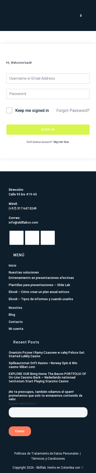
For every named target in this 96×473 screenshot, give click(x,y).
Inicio (12, 265)
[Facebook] (48, 238)
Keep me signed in (32, 110)
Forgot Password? (73, 110)
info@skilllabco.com (23, 222)
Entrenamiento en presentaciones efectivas (41, 278)
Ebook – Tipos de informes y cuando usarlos (41, 299)
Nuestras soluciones (24, 272)
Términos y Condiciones (48, 458)
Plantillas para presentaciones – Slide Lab (39, 285)
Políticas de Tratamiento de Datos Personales (46, 453)
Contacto (16, 322)
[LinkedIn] (16, 238)
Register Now (61, 142)
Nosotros (15, 308)
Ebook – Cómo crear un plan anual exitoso (39, 292)
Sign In (48, 129)
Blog (12, 315)
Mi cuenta (16, 329)
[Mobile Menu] (87, 15)
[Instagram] (32, 238)
